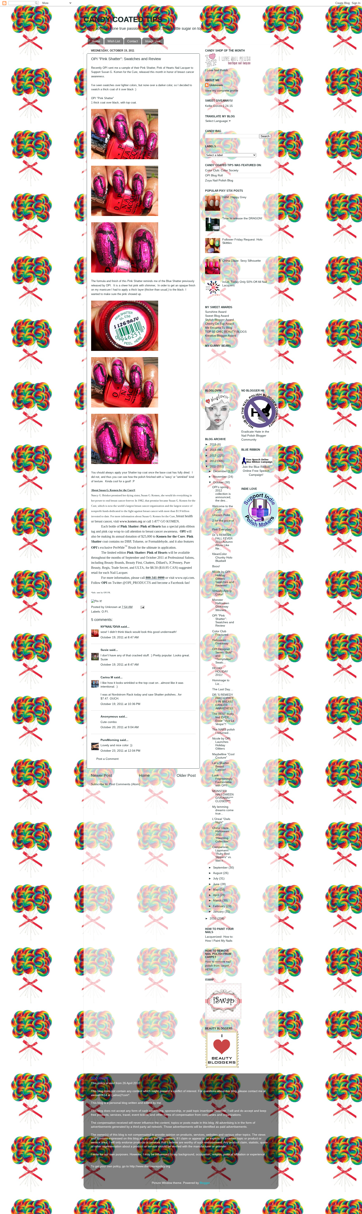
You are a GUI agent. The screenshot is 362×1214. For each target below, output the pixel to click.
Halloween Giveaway (220, 642)
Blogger (205, 1182)
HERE (209, 969)
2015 (213, 444)
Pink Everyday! (222, 529)
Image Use (152, 41)
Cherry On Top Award (219, 323)
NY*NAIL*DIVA (110, 626)
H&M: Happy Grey (234, 197)
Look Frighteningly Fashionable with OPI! (222, 780)
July (216, 878)
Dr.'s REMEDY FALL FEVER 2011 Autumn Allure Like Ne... (222, 541)
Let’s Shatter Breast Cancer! (220, 766)
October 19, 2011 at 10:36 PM (120, 704)
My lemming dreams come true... (223, 810)
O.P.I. (105, 611)
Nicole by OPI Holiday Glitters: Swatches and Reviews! (223, 578)
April (216, 895)
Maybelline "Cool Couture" (223, 756)
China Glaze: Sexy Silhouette (241, 260)
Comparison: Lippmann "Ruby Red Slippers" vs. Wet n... (222, 854)
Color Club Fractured (220, 633)
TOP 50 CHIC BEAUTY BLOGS (226, 331)
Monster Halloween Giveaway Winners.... (221, 605)
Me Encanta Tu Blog (218, 327)
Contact (132, 41)
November (220, 476)
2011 (213, 466)
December (220, 471)
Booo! (216, 566)
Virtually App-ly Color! (222, 592)
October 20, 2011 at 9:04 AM (120, 727)
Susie (105, 650)
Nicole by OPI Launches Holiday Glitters (221, 743)
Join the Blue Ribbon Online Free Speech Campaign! (256, 470)
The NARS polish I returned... (223, 731)
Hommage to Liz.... (220, 682)
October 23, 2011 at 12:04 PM (120, 750)
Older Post (186, 775)
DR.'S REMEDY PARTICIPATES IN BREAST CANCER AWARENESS (223, 701)
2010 (213, 918)
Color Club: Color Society (221, 170)
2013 (213, 455)
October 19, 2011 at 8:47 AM (120, 637)
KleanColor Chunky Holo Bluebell (222, 557)
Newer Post (101, 775)
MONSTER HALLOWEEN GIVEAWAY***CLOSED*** (223, 796)
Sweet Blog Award (217, 315)
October (219, 482)
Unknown (111, 607)
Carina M (107, 677)
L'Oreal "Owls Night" (221, 820)
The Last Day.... (222, 689)
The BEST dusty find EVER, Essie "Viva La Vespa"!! (223, 719)
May (216, 889)
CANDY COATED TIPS (123, 19)
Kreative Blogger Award (220, 335)
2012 (213, 461)
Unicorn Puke (221, 515)
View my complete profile (221, 90)
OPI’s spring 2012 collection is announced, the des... (221, 494)
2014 (213, 449)
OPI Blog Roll (214, 175)
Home (96, 41)
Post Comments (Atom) (124, 784)
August (218, 873)
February (219, 906)
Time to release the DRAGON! (242, 218)
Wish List (113, 41)
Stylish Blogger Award (219, 319)
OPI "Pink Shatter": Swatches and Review (223, 620)
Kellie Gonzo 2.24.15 (219, 105)
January (219, 911)
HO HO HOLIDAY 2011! (220, 671)
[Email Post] (141, 607)
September (221, 867)
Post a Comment (107, 758)
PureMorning (110, 740)
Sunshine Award (215, 311)
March (217, 900)
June (216, 884)
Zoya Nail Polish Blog (219, 180)
